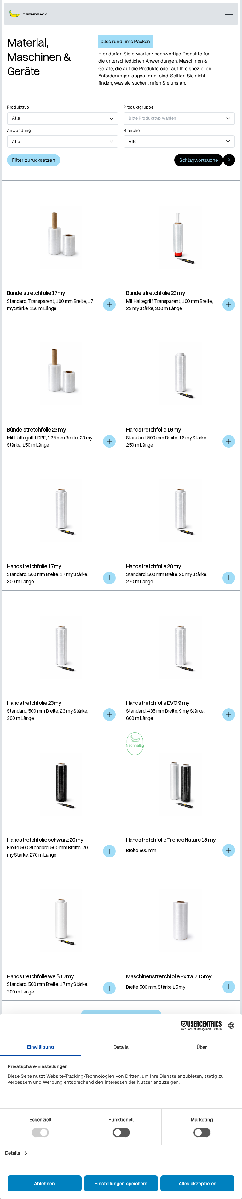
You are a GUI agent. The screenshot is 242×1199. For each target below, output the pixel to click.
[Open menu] (229, 14)
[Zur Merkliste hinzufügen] (109, 304)
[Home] (28, 13)
